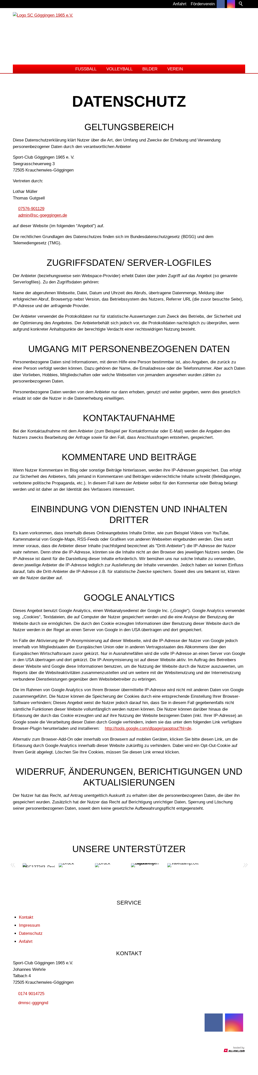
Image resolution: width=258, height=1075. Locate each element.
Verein (175, 69)
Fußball (85, 69)
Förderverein (203, 4)
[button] (231, 4)
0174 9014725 (31, 993)
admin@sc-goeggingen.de (42, 215)
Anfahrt (179, 4)
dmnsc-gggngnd (33, 1002)
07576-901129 (31, 208)
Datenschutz (31, 933)
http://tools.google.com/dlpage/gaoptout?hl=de (148, 728)
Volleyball (119, 69)
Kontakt (26, 917)
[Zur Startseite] (129, 37)
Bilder (149, 69)
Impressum (29, 925)
